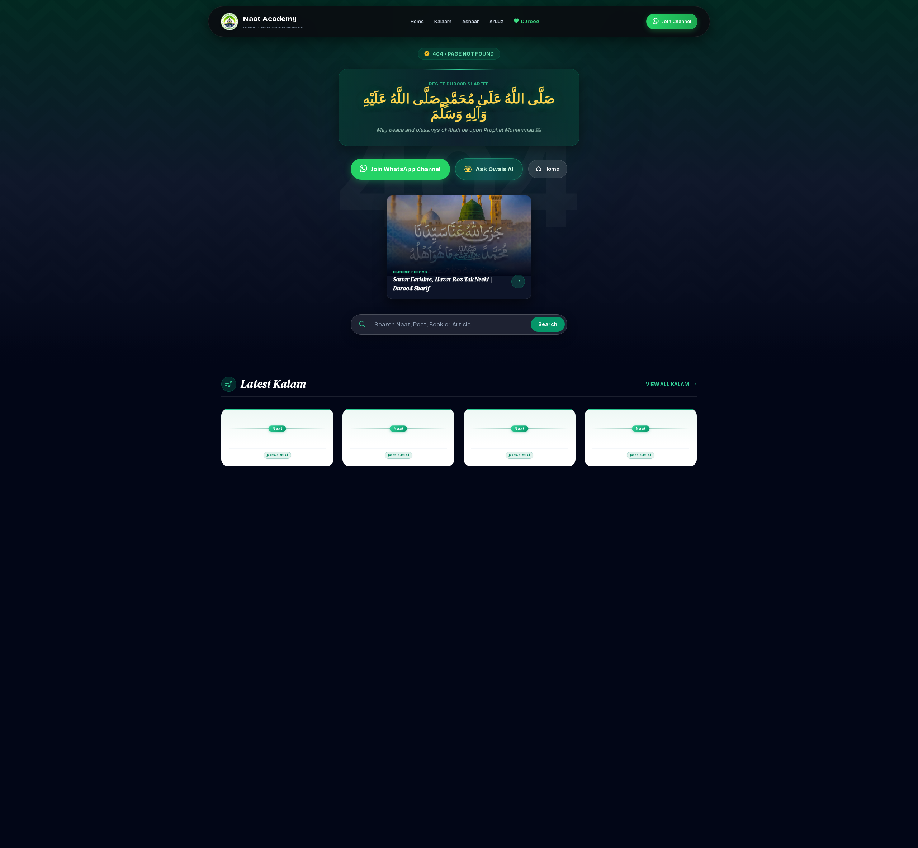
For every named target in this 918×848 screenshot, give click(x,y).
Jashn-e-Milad (277, 455)
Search (547, 324)
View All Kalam (667, 384)
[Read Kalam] (277, 437)
